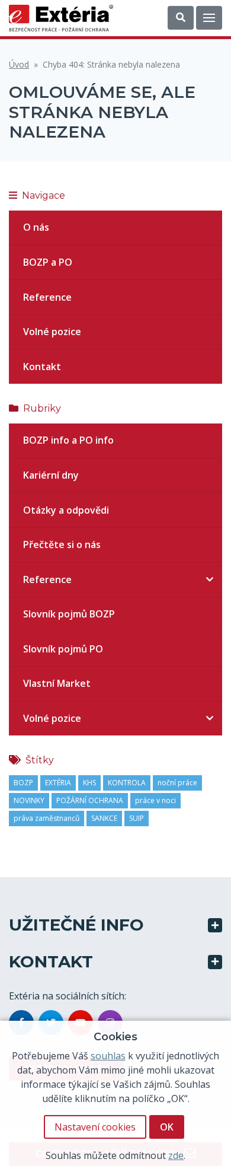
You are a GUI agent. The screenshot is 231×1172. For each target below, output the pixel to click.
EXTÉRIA (58, 783)
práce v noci (155, 800)
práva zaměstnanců (46, 818)
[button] (181, 18)
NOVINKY (29, 800)
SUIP (136, 818)
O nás (36, 227)
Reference (47, 297)
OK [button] (167, 1126)
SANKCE (104, 818)
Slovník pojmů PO (63, 648)
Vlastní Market (57, 683)
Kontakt (42, 366)
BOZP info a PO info (68, 440)
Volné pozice (52, 331)
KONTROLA (127, 783)
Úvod (19, 64)
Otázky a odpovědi (66, 510)
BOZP (23, 783)
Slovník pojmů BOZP (69, 613)
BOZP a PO (47, 262)
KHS (89, 783)
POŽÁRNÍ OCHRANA (89, 800)
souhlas (108, 1055)
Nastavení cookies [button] (95, 1126)
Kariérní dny (51, 475)
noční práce (177, 783)
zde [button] (176, 1155)
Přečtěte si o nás (62, 544)
